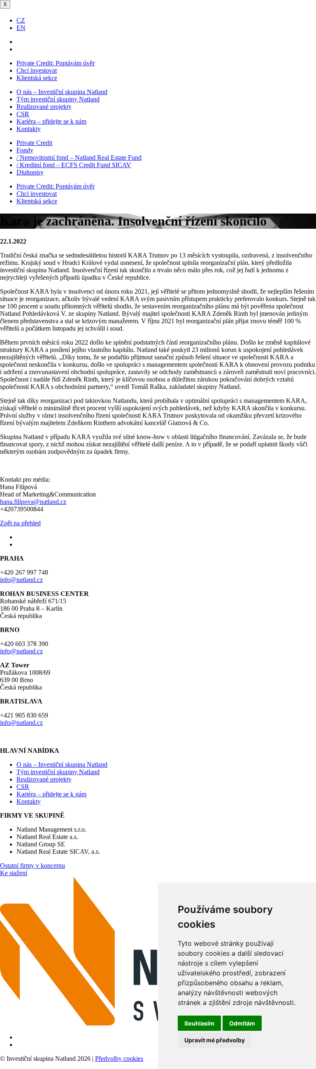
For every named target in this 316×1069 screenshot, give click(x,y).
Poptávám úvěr (55, 63)
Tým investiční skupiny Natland (58, 99)
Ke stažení (13, 872)
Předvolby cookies (119, 1058)
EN (21, 27)
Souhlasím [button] (199, 1023)
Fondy (24, 150)
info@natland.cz (21, 579)
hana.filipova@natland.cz (33, 501)
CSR (22, 113)
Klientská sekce (36, 77)
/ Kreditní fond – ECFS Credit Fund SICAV (73, 164)
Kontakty (28, 128)
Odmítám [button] (242, 1023)
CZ (20, 20)
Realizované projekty (44, 106)
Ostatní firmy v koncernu (32, 865)
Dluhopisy (30, 172)
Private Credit (34, 142)
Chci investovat (36, 70)
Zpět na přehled (20, 523)
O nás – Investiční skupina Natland (61, 91)
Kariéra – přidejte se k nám (51, 121)
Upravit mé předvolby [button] (214, 1040)
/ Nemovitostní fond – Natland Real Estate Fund (79, 157)
